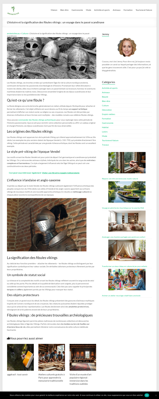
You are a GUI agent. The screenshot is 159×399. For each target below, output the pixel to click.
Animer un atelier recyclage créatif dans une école (121, 296)
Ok (147, 395)
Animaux (116, 10)
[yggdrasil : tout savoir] (20, 345)
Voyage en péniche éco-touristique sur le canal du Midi (123, 208)
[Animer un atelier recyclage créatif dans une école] (127, 281)
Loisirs (105, 131)
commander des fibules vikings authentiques (37, 120)
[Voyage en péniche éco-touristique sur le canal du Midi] (127, 193)
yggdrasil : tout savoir (17, 374)
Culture (24, 33)
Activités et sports (102, 10)
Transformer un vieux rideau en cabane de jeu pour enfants (124, 266)
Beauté (105, 97)
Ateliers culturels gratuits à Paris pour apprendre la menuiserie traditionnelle (51, 377)
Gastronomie (77, 10)
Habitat (105, 127)
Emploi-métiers (108, 114)
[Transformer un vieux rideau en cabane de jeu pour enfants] (127, 251)
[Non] (156, 395)
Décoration (107, 110)
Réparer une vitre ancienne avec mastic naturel (120, 179)
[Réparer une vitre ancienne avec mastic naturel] (127, 164)
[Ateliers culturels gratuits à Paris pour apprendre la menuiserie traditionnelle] (51, 345)
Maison (54, 10)
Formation (128, 10)
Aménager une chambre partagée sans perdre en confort (123, 237)
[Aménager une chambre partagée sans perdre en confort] (127, 222)
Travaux (105, 145)
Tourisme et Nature (144, 10)
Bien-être (64, 10)
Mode (88, 10)
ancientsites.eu (13, 33)
